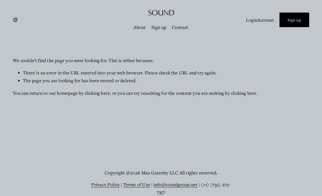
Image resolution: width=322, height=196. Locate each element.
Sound (161, 12)
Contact (180, 27)
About (140, 27)
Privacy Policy (105, 184)
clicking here (97, 93)
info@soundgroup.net (176, 184)
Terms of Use (136, 184)
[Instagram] (15, 19)
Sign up (158, 27)
